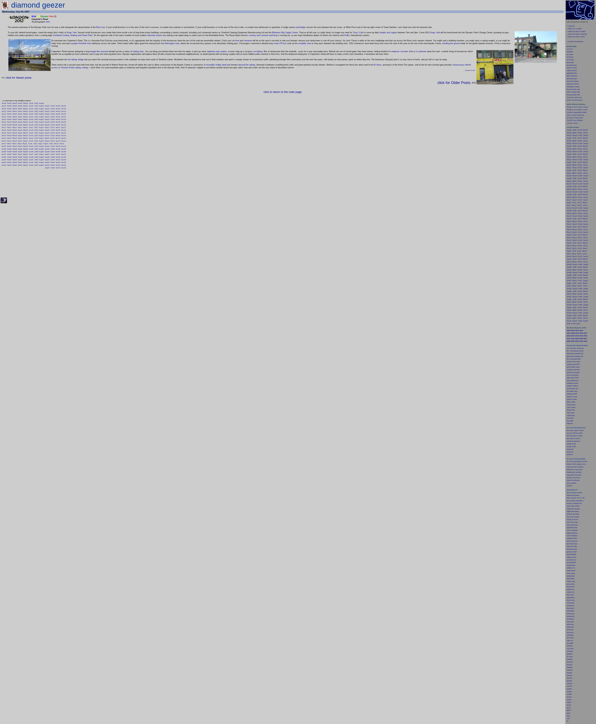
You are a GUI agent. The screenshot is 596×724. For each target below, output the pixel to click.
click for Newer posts (19, 77)
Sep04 (47, 162)
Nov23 (58, 111)
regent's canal (572, 396)
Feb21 (9, 117)
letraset (569, 673)
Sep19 (47, 122)
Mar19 (15, 122)
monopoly (570, 622)
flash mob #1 (571, 498)
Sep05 (47, 160)
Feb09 (9, 149)
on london (570, 60)
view (309, 43)
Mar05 (15, 160)
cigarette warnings (573, 509)
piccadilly (570, 421)
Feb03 (9, 165)
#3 (581, 498)
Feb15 (9, 133)
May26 (25, 103)
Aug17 (41, 127)
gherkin (569, 681)
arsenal (569, 675)
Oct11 (51, 143)
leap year (570, 632)
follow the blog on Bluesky (577, 34)
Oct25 (52, 106)
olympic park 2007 (573, 364)
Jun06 (31, 157)
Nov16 (58, 130)
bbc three (570, 638)
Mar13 (15, 138)
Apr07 (20, 154)
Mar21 (15, 117)
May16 (25, 130)
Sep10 (47, 146)
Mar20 (15, 119)
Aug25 (41, 106)
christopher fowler (573, 86)
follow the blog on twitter (577, 31)
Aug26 (41, 103)
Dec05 (63, 160)
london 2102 (571, 446)
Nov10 (58, 146)
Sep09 (47, 149)
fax (570, 699)
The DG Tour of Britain (575, 120)
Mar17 (15, 127)
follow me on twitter (575, 28)
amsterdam (571, 576)
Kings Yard (435, 32)
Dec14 (63, 135)
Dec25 (63, 106)
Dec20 (63, 119)
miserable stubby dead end (218, 65)
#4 (584, 498)
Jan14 (4, 135)
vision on (570, 640)
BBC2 (569, 710)
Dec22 (63, 114)
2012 (575, 538)
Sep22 (47, 114)
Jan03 (4, 165)
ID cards (570, 656)
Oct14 (52, 135)
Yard (74, 32)
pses (571, 670)
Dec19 (63, 122)
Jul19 (36, 122)
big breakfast (571, 554)
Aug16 (41, 130)
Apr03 (20, 165)
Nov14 (58, 135)
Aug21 (41, 117)
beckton (570, 665)
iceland (569, 485)
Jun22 (31, 114)
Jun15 (31, 133)
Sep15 (47, 133)
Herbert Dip (571, 410)
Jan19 (4, 122)
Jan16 (4, 130)
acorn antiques (572, 530)
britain (572, 578)
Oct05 (52, 160)
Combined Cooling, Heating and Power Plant (73, 35)
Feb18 (9, 125)
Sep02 (47, 168)
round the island (572, 81)
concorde (570, 648)
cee (568, 699)
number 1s (570, 592)
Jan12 (4, 141)
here (48, 22)
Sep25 (47, 106)
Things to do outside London (577, 109)
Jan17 (4, 127)
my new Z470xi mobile (575, 433)
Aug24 (41, 109)
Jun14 (31, 135)
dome (569, 707)
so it (415, 51)
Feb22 (9, 114)
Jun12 (31, 141)
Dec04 (63, 162)
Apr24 (20, 109)
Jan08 (4, 151)
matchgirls (570, 611)
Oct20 (52, 119)
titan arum (570, 595)
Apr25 (20, 106)
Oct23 (52, 111)
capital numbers (572, 386)
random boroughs (573, 372)
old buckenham (572, 525)
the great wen (572, 65)
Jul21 (36, 117)
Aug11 (40, 143)
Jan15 (4, 133)
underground (577, 503)
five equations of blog (574, 436)
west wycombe (572, 546)
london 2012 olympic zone (576, 464)
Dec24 (63, 109)
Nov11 (56, 143)
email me (571, 26)
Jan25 (4, 106)
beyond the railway (247, 65)
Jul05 (36, 160)
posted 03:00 (470, 70)
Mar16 (15, 130)
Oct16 (52, 130)
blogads (570, 667)
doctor (569, 600)
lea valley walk (572, 391)
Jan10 (4, 146)
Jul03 (36, 165)
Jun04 (31, 162)
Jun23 (31, 111)
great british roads (573, 367)
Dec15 (63, 133)
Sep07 (47, 154)
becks (569, 705)
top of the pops (572, 522)
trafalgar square (572, 383)
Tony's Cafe (358, 32)
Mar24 (15, 109)
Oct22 (52, 114)
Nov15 (58, 133)
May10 (25, 146)
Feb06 (9, 157)
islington (570, 654)
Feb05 (9, 160)
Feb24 (9, 109)
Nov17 (58, 127)
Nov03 (58, 165)
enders (572, 570)
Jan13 (4, 138)
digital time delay (573, 511)
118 (568, 718)
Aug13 (41, 138)
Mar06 (15, 157)
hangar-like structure (99, 51)
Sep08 (47, 151)
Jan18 (4, 125)
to (569, 716)
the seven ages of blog (575, 430)
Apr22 (20, 114)
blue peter (570, 608)
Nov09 (58, 149)
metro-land (570, 413)
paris (568, 713)
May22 (25, 114)
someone (248, 40)
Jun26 (31, 103)
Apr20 (20, 119)
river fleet (570, 418)
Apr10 (20, 146)
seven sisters (571, 483)
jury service (571, 584)
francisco (573, 560)
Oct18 (52, 125)
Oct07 (52, 154)
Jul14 (36, 135)
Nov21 (58, 117)
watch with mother (573, 506)
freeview (570, 662)
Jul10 (36, 146)
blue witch (570, 62)
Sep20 (47, 119)
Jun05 (31, 160)
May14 (25, 135)
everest (569, 686)
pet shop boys (572, 544)
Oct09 (52, 149)
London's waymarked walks (576, 112)
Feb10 (9, 146)
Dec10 (63, 146)
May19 (25, 122)
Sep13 (47, 138)
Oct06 (52, 157)
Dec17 (63, 127)
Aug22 (41, 114)
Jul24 (36, 109)
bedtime (570, 659)
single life (570, 449)
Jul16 (36, 130)
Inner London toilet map (575, 115)
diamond (570, 495)
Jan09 (4, 149)
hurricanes (570, 613)
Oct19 (52, 122)
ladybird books (572, 527)
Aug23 (41, 111)
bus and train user (573, 89)
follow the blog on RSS (576, 37)
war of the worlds (573, 517)
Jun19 (31, 122)
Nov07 (58, 154)
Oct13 (52, 138)
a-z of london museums (575, 348)
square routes (572, 399)
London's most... (573, 123)
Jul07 (36, 154)
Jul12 (36, 141)
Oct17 (52, 127)
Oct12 (52, 141)
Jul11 (35, 143)
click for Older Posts (453, 83)
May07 (25, 154)
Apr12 (20, 141)
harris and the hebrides (575, 467)
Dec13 (63, 138)
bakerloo (570, 423)
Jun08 (31, 151)
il (569, 454)
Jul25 (36, 106)
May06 (25, 157)
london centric (572, 68)
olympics (570, 538)
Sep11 (45, 143)
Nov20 (58, 119)
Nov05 (58, 160)
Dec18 (63, 125)
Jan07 (4, 154)
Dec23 (63, 111)
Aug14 (41, 135)
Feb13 (9, 138)
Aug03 (41, 165)
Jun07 (31, 154)
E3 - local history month (575, 351)
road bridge (300, 27)
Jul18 (36, 125)
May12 (25, 141)
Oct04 (52, 162)
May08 (25, 151)
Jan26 (4, 103)
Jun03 (31, 165)
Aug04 (41, 162)
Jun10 (31, 146)
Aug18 (41, 125)
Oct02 (53, 168)
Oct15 (52, 133)
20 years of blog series (575, 118)
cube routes (571, 407)
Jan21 (4, 117)
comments (570, 605)
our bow (570, 49)
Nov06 (58, 157)
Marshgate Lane (172, 43)
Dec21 (63, 117)
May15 (25, 133)
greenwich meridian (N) (575, 353)
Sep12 (47, 141)
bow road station (573, 375)
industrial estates (154, 35)
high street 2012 (573, 378)
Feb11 (9, 143)
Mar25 (15, 106)
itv (567, 721)
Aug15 (41, 133)
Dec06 (63, 157)
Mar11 (14, 143)
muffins (569, 689)
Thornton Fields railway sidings (74, 67)
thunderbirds (571, 562)
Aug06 (41, 157)
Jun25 (31, 106)
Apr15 (20, 133)
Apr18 (20, 125)
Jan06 (4, 157)
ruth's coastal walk (573, 92)
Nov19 (58, 122)
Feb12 (9, 141)
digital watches (572, 533)
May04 (25, 162)
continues (422, 51)
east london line (572, 388)
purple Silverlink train (81, 43)
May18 (25, 125)
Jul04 (36, 162)
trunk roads (571, 573)
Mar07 (15, 154)
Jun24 (31, 109)
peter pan (570, 624)
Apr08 (20, 151)
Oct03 (52, 165)
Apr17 (20, 127)
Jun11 (30, 143)
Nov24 (58, 109)
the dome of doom (573, 438)
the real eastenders (574, 359)
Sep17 (47, 127)
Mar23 (15, 111)
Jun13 (31, 138)
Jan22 (4, 114)
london (569, 503)
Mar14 (15, 135)
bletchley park (572, 549)
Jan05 (4, 160)
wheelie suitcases (573, 514)
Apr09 (20, 149)
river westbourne (573, 380)
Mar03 (15, 165)
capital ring (571, 415)
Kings (69, 32)
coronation (570, 603)
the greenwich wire (573, 95)
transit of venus (572, 519)
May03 (25, 165)
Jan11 (4, 143)
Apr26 (20, 103)
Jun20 (31, 119)
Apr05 (20, 160)
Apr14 (20, 135)
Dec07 (63, 154)
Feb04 (9, 162)
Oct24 (52, 109)
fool (571, 454)
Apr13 (20, 138)
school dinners (572, 541)
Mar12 (15, 141)
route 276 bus (280, 43)
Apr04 (20, 162)
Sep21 (47, 117)
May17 (25, 127)
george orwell (571, 552)
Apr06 (20, 157)
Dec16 (63, 130)
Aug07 (41, 154)
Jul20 (36, 119)
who (573, 600)
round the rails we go (574, 97)
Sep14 (47, 135)
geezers (576, 495)
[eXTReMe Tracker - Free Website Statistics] (4, 203)
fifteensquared (572, 76)
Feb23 (9, 111)
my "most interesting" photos (577, 461)
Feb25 (9, 106)
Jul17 (36, 127)
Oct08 (52, 151)
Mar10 (15, 146)
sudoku (569, 691)
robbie (569, 702)
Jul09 (36, 149)
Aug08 (41, 151)
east (568, 570)
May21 (25, 117)
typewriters (570, 597)
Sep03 (47, 165)
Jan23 (4, 111)
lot (568, 716)
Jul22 (36, 114)
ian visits (570, 54)
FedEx (347, 35)
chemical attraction (573, 441)
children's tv (571, 568)
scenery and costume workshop (263, 35)
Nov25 (58, 106)
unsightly (302, 43)
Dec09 (63, 149)
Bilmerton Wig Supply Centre (285, 32)
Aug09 (41, 149)
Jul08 (36, 151)
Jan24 (4, 109)
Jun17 (31, 127)
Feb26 (9, 103)
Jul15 (36, 133)
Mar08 (15, 151)
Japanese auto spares (217, 51)
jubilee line (570, 589)
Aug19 (41, 122)
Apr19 (20, 122)
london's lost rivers (573, 361)
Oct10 (52, 146)
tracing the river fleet (574, 475)
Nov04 (58, 162)
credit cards (571, 581)
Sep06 (47, 157)
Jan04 (4, 162)
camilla (569, 694)
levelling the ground (451, 43)
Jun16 (31, 130)
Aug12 (41, 141)
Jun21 (31, 117)
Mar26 (15, 103)
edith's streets (572, 70)
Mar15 (15, 133)
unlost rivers (571, 405)
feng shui (570, 629)
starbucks (570, 627)
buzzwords (570, 616)
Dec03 (63, 165)
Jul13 (36, 138)
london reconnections (574, 100)
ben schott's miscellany (575, 501)
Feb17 (9, 127)
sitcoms (569, 678)
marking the (571, 472)
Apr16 (20, 130)
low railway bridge (76, 59)
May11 (25, 143)
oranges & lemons (573, 369)
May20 (25, 119)
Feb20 (9, 119)
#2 (578, 498)
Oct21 (52, 117)
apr (568, 454)
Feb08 (9, 151)
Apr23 (20, 111)
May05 (25, 160)
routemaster (571, 565)
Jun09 (31, 149)
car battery (257, 51)
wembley (570, 651)
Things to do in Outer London (577, 107)
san (568, 560)
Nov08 (58, 151)
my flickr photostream (575, 41)
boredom (570, 452)
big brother (571, 586)
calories (569, 683)
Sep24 (47, 109)
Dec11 (62, 143)
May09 (25, 149)
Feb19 (9, 122)
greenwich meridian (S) (575, 356)
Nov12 (58, 141)
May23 (25, 111)
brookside (570, 619)
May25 (25, 106)
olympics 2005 (572, 394)
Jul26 (36, 103)
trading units (138, 51)
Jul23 (36, 111)
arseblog (570, 51)
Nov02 (58, 168)
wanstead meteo (573, 84)
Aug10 (41, 146)
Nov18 (58, 125)
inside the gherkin (573, 480)
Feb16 (9, 130)
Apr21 (20, 117)
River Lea (100, 27)
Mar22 (15, 114)
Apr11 (19, 143)
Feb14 (9, 135)
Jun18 (31, 125)
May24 (25, 109)
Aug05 (41, 160)
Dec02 (63, 168)
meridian (579, 472)
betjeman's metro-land (575, 469)
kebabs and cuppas (388, 32)
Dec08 (63, 151)
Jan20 (4, 119)
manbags (570, 635)
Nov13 (58, 138)
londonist (570, 57)
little (568, 578)
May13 (25, 138)
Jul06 (36, 157)
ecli (568, 670)
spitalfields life (572, 73)
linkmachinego (572, 78)
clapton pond (571, 557)
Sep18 (47, 125)
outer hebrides (572, 535)
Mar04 (15, 162)
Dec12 (63, 141)
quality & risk (571, 444)
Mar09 (15, 149)
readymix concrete (399, 51)
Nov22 (58, 114)
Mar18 (15, 125)
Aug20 (41, 119)
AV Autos (377, 65)
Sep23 (47, 111)
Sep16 (47, 130)
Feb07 (9, 154)
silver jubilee (571, 402)
